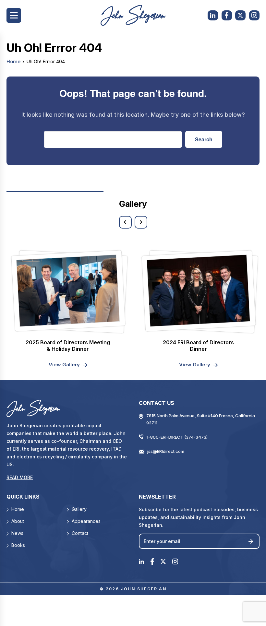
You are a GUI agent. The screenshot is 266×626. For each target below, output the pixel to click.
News (17, 533)
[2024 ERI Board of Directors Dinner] (198, 290)
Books (18, 545)
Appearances (86, 521)
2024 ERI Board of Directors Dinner (198, 345)
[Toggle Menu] (13, 15)
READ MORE (19, 477)
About (17, 521)
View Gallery (64, 364)
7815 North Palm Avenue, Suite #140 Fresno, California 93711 (200, 419)
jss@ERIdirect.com (165, 451)
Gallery (79, 509)
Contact (80, 533)
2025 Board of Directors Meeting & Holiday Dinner (68, 345)
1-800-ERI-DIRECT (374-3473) (177, 437)
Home (13, 61)
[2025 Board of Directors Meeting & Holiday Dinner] (67, 290)
